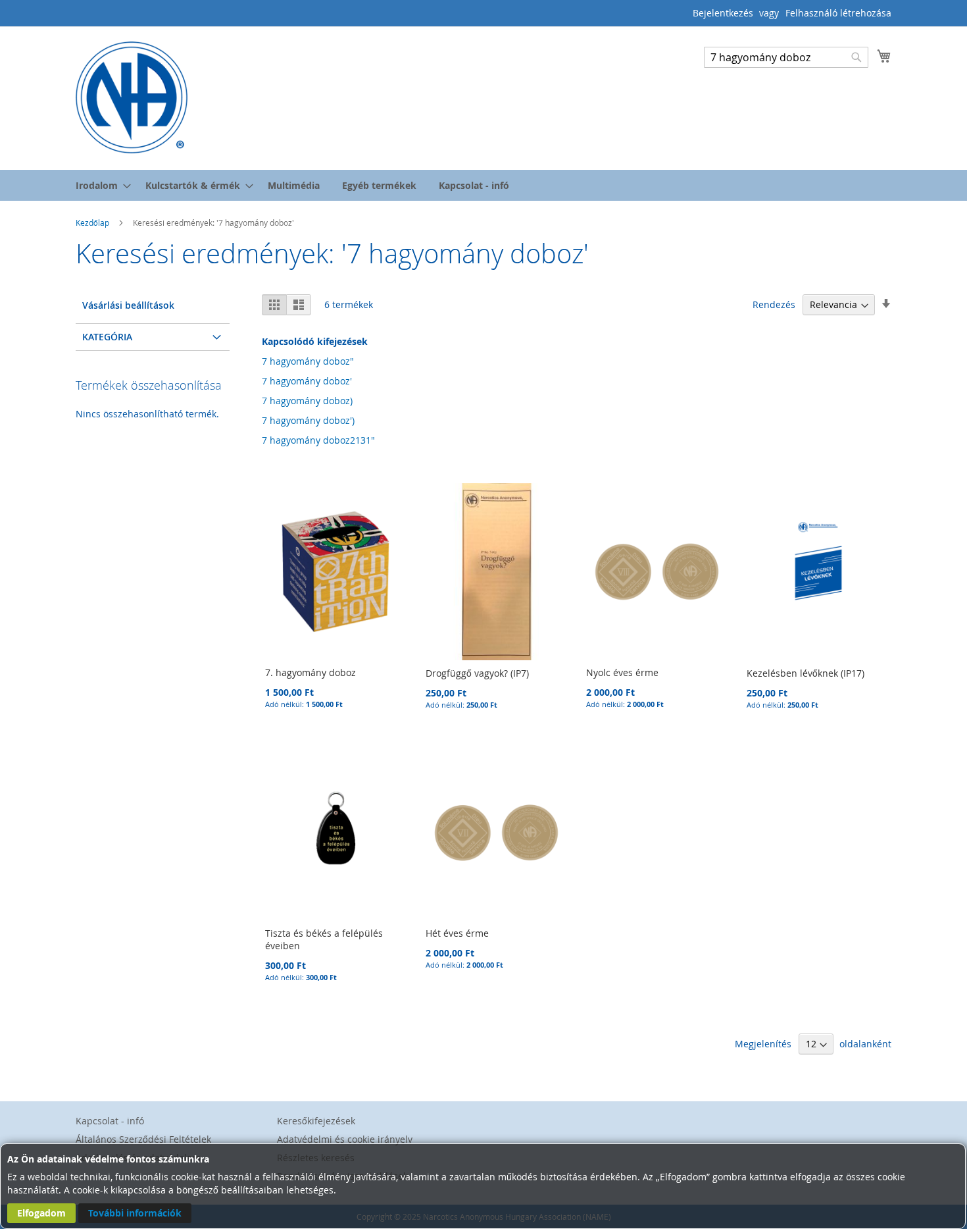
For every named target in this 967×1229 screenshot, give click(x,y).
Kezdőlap (93, 222)
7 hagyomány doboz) (307, 400)
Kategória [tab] (107, 336)
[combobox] (786, 57)
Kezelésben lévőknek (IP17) (805, 673)
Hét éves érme (457, 933)
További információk (135, 1213)
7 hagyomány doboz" (308, 361)
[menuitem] (99, 185)
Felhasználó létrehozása (838, 13)
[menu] (483, 185)
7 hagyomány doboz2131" (318, 440)
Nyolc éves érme (622, 672)
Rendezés (774, 304)
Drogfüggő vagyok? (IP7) (477, 673)
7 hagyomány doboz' (307, 381)
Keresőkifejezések (316, 1120)
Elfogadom (41, 1213)
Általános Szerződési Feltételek (143, 1139)
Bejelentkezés (723, 13)
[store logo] (131, 97)
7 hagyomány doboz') (308, 420)
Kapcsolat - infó (110, 1120)
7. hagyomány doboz (310, 672)
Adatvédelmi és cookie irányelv (344, 1139)
